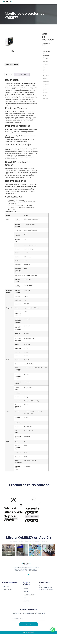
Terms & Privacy (7, 589)
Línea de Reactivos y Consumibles (46, 78)
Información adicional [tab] (22, 75)
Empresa (26, 588)
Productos (26, 591)
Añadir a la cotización (12, 64)
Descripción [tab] (9, 75)
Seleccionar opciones (32, 516)
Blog (25, 598)
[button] (52, 629)
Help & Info (6, 586)
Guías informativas (29, 594)
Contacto (26, 601)
